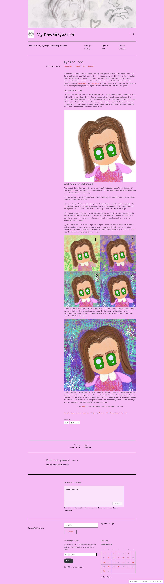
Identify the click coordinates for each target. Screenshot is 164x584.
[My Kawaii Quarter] (82, 14)
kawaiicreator (68, 66)
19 (123, 562)
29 (104, 571)
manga (118, 413)
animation (68, 413)
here (83, 406)
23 (108, 567)
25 (118, 567)
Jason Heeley (82, 83)
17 (113, 562)
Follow (68, 561)
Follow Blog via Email (71, 540)
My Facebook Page (107, 524)
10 (113, 558)
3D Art (104, 49)
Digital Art (105, 46)
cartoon (79, 413)
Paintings (87, 49)
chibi (84, 413)
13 (128, 558)
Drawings (87, 46)
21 (133, 562)
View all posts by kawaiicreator (57, 465)
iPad (107, 413)
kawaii (112, 413)
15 (104, 562)
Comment (117, 503)
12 (123, 558)
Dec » (109, 577)
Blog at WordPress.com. (36, 528)
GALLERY (122, 49)
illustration (102, 413)
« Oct (103, 577)
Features (122, 46)
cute (89, 413)
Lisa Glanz (95, 83)
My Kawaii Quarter (55, 34)
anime (74, 413)
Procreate (124, 413)
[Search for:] (81, 525)
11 (118, 558)
